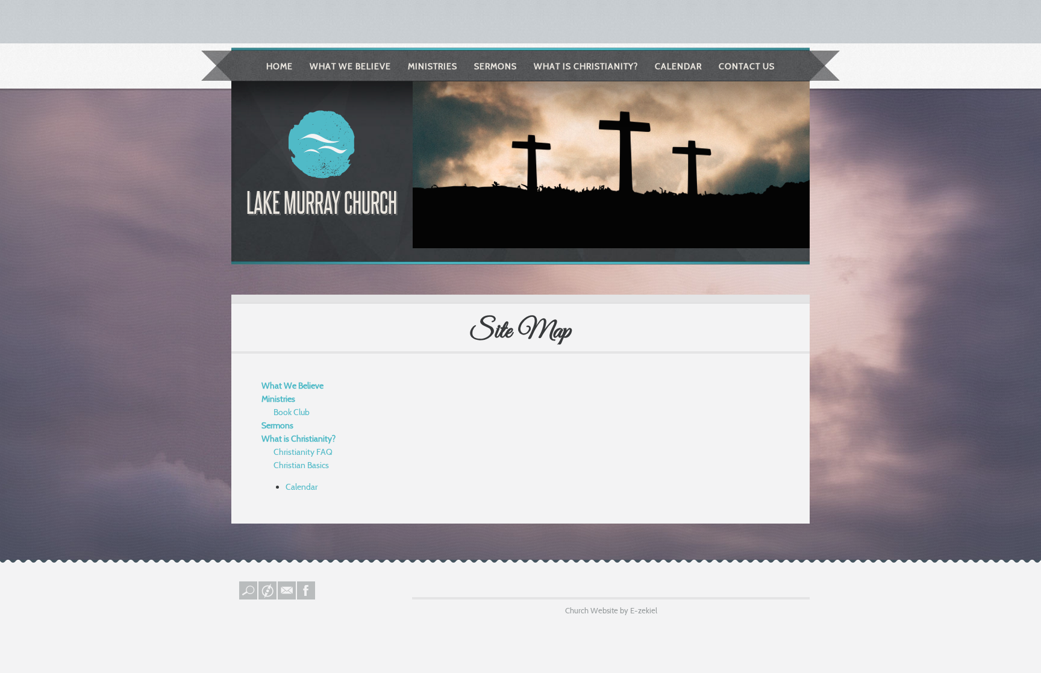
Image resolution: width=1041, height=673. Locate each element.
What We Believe (350, 66)
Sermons (495, 66)
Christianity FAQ (303, 451)
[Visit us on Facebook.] (306, 596)
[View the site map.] (268, 596)
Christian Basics (301, 465)
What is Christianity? (586, 66)
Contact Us (747, 66)
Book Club (292, 412)
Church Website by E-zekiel (611, 610)
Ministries (432, 66)
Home (279, 66)
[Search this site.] (248, 596)
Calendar (678, 66)
